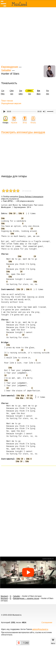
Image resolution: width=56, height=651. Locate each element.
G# (31, 395)
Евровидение (9, 66)
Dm (20, 91)
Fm (47, 91)
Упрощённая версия (11, 103)
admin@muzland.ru (40, 629)
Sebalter (6, 70)
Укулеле (14, 123)
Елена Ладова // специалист (31, 197)
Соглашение (47, 622)
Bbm (38, 94)
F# (28, 395)
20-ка (25, 123)
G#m (21, 94)
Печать (33, 123)
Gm (11, 94)
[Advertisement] (28, 36)
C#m (12, 91)
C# (14, 213)
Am (29, 94)
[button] (28, 572)
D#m (10, 213)
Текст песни (7, 100)
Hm (47, 94)
